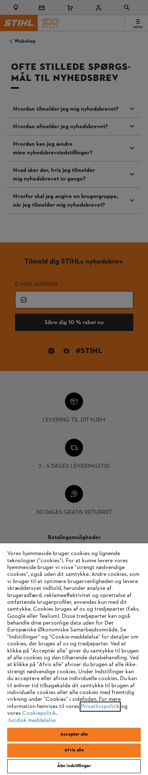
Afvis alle (73, 750)
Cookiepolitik (39, 713)
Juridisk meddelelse (31, 721)
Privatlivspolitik (100, 707)
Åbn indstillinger (74, 766)
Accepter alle (74, 734)
